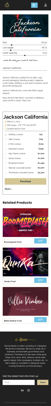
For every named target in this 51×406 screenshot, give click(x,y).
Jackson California (12, 68)
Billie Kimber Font (13, 321)
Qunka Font (10, 281)
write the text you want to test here (20, 60)
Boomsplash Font (13, 242)
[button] (34, 5)
